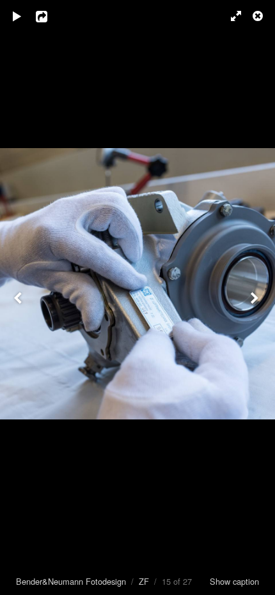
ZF (144, 581)
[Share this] (51, 16)
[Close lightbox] (259, 16)
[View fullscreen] (230, 16)
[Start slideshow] (17, 16)
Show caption (234, 581)
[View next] (256, 297)
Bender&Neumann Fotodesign (71, 581)
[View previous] (19, 297)
